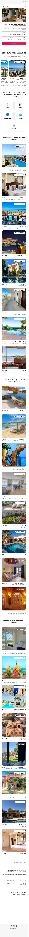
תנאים (12, 930)
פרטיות (15, 930)
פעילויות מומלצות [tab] (8, 866)
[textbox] (20, 39)
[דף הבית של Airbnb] (25, 6)
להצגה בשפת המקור (6, 1)
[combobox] (14, 34)
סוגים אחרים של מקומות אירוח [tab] (20, 866)
